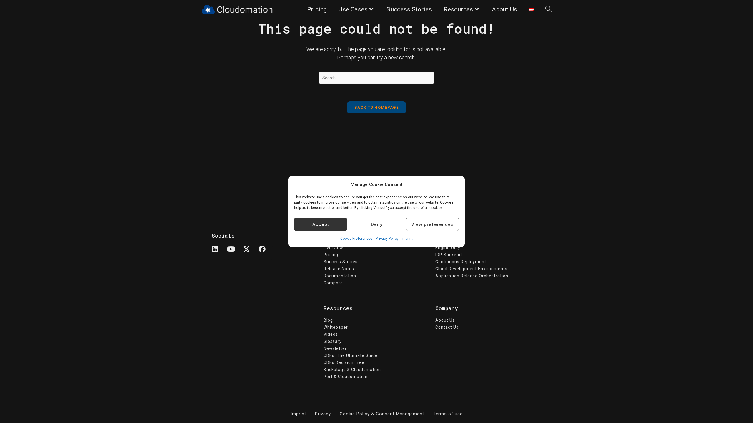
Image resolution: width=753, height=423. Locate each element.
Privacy (323, 414)
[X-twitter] (250, 253)
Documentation (340, 275)
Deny (376, 224)
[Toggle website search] (548, 9)
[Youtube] (234, 253)
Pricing (331, 254)
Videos (331, 334)
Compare (333, 283)
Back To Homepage (376, 107)
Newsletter (335, 348)
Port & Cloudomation (346, 376)
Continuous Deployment (460, 261)
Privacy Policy (387, 238)
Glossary (333, 341)
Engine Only (447, 247)
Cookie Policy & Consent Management (382, 414)
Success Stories (341, 261)
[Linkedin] (219, 253)
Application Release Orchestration (471, 275)
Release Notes (339, 268)
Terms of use (448, 414)
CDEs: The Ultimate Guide (351, 355)
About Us (445, 320)
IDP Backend (448, 254)
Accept (320, 224)
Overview (333, 247)
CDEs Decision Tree (344, 362)
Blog (328, 320)
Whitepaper (336, 327)
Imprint (407, 238)
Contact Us (447, 327)
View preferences (432, 224)
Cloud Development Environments (471, 268)
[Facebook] (266, 253)
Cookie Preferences (356, 238)
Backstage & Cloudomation (352, 369)
